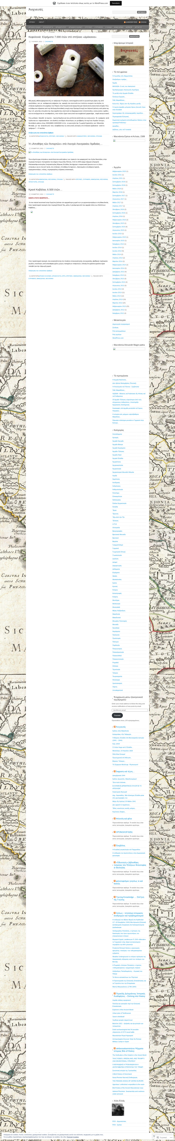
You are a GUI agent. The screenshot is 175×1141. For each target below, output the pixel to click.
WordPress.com (117, 338)
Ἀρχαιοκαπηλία (117, 465)
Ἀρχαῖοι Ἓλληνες (76, 27)
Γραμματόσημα (117, 545)
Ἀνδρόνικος (116, 486)
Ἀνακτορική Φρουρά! (119, 792)
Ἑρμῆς (114, 83)
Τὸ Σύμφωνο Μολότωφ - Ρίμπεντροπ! (125, 765)
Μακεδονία (118, 27)
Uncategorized (117, 690)
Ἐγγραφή (117, 715)
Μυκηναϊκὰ (116, 607)
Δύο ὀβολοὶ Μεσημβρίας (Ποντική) (124, 383)
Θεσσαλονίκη (116, 579)
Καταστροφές (117, 593)
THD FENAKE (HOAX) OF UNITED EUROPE (127, 1081)
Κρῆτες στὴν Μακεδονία (120, 731)
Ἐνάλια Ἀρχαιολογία (119, 503)
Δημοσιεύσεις (131, 22)
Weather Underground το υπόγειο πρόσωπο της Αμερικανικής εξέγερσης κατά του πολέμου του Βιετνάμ (129, 959)
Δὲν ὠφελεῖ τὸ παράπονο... (121, 805)
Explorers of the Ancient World (122, 1010)
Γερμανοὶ (115, 548)
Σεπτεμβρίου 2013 (118, 282)
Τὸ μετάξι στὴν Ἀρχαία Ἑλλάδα (122, 93)
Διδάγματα (116, 569)
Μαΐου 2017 (116, 202)
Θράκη (114, 576)
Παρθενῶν (116, 645)
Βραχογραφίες (117, 531)
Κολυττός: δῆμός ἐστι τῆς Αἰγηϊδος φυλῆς (126, 104)
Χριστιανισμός (117, 683)
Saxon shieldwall (118, 1017)
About (41, 22)
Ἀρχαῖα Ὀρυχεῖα (117, 441)
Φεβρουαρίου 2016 (119, 220)
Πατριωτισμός (117, 649)
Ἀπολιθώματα (117, 434)
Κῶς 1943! (116, 744)
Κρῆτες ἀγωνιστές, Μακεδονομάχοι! (124, 779)
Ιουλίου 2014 (117, 247)
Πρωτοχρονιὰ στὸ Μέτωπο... (122, 758)
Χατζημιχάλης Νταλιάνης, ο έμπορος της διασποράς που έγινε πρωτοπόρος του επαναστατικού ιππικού (126, 933)
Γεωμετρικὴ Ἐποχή (118, 552)
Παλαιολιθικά (117, 656)
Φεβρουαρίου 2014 (119, 265)
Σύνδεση (115, 328)
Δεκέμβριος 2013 (118, 272)
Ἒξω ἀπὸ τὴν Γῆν (118, 517)
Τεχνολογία (116, 669)
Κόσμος (129, 27)
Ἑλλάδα (109, 27)
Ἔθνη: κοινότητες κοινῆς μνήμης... (124, 808)
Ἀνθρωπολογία (117, 489)
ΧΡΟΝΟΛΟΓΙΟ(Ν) (124, 832)
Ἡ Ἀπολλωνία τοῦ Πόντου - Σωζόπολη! (125, 387)
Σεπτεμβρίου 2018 (118, 185)
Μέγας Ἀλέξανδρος (118, 611)
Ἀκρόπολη (116, 479)
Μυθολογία (116, 604)
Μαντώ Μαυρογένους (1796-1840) (124, 987)
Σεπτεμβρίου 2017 (118, 196)
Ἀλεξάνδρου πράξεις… (120, 79)
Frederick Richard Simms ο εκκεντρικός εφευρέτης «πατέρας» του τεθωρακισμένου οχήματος (127, 950)
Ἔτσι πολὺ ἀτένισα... (119, 782)
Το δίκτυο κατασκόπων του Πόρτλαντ (125, 977)
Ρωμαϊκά (115, 663)
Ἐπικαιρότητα (117, 496)
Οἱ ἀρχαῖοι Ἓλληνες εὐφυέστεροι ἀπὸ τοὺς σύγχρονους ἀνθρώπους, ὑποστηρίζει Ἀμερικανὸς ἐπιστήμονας (127, 402)
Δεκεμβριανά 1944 (118, 775)
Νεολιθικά (60, 136)
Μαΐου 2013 (116, 296)
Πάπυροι (115, 642)
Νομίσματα (116, 631)
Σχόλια (143, 22)
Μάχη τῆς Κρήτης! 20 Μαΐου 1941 (124, 801)
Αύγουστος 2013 (118, 285)
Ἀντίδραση (116, 483)
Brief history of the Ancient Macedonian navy (127, 1088)
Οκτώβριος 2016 (118, 209)
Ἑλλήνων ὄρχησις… (119, 97)
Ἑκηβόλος (120, 846)
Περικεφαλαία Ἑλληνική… (121, 117)
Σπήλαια (99, 136)
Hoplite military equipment (121, 1000)
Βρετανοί (115, 538)
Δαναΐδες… (116, 126)
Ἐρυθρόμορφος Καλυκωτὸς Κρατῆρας (125, 90)
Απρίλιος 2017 (117, 206)
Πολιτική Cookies (73, 1137)
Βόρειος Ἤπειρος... (119, 761)
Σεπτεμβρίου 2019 (118, 182)
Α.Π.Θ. (114, 524)
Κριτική (114, 586)
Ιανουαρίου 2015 (118, 241)
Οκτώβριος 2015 (118, 223)
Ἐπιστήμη (115, 493)
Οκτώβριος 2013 (118, 279)
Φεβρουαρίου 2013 (119, 306)
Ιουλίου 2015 (117, 234)
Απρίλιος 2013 (117, 299)
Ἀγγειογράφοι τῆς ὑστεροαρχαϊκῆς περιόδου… (128, 113)
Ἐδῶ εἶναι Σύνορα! (118, 754)
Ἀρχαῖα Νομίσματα (118, 448)
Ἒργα (63, 276)
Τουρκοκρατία (117, 676)
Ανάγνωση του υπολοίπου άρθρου (41, 133)
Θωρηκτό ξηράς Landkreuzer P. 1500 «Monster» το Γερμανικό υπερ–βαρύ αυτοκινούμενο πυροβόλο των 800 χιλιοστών (129, 942)
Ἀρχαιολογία (48, 27)
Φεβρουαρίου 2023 (119, 171)
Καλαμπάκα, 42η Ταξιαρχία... (122, 734)
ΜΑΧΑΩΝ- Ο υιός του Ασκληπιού (123, 86)
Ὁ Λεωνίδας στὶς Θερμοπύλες (122, 76)
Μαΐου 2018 (116, 189)
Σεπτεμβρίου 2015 (118, 227)
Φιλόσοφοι (116, 680)
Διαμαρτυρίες (117, 566)
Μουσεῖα (115, 624)
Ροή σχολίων (116, 334)
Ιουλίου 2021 (117, 175)
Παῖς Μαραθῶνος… (119, 100)
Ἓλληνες (115, 521)
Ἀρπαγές (138, 27)
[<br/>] (69, 235)
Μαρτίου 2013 (117, 303)
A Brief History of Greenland (122, 1074)
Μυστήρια (115, 600)
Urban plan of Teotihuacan (121, 1013)
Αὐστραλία (116, 528)
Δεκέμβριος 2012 (118, 310)
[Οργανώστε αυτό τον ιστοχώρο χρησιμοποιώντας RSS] (115, 727)
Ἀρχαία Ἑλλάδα (34, 27)
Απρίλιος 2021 (117, 178)
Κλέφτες (115, 597)
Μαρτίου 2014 (117, 261)
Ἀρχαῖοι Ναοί (116, 455)
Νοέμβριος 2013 (118, 275)
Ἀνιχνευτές (36, 9)
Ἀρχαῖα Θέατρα (117, 444)
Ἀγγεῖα (114, 476)
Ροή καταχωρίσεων (119, 331)
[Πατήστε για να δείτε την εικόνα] (51, 152)
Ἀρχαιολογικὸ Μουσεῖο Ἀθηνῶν (123, 472)
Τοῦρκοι (115, 673)
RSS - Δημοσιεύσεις (119, 1121)
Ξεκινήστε (116, 3)
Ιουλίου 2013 (117, 289)
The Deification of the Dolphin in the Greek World (129, 1055)
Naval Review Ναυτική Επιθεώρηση (124, 1077)
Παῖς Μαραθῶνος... (119, 390)
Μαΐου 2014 (116, 254)
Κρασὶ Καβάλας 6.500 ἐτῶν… (45, 189)
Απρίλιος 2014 (117, 258)
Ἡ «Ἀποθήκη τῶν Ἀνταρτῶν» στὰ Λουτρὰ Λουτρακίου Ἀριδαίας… (66, 143)
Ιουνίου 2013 (117, 292)
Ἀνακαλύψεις (82, 136)
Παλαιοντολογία (117, 659)
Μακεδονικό (116, 618)
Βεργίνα (115, 541)
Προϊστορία (33, 182)
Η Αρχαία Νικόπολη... (119, 380)
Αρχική (32, 22)
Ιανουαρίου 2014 (118, 268)
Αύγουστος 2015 (118, 230)
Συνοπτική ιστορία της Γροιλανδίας (124, 1071)
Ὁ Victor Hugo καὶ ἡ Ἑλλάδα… (122, 747)
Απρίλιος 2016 (117, 216)
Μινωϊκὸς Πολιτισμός (119, 621)
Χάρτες (114, 687)
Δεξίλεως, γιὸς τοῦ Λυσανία (121, 129)
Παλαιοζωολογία (118, 652)
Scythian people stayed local (122, 1020)
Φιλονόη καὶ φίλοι (124, 819)
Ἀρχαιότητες (61, 27)
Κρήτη (114, 583)
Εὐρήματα (99, 27)
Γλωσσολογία (117, 555)
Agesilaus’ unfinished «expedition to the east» (128, 1084)
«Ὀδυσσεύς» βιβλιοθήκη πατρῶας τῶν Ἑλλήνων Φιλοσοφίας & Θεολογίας (130, 865)
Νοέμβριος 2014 (118, 244)
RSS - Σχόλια (117, 1125)
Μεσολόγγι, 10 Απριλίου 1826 (122, 751)
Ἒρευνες (88, 27)
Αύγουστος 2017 (118, 199)
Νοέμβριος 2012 (118, 313)
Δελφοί (114, 562)
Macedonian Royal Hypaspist (122, 1036)
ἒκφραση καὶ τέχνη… (125, 771)
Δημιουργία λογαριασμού (121, 324)
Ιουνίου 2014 (117, 251)
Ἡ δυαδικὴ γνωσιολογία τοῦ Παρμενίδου (126, 850)
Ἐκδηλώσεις (116, 500)
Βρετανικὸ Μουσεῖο (119, 534)
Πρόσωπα (115, 635)
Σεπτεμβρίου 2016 (118, 213)
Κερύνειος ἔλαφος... (119, 812)
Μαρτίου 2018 (117, 192)
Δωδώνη (115, 559)
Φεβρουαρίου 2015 (119, 237)
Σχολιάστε (49, 41)
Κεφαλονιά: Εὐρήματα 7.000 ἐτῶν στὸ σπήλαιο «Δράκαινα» (62, 37)
